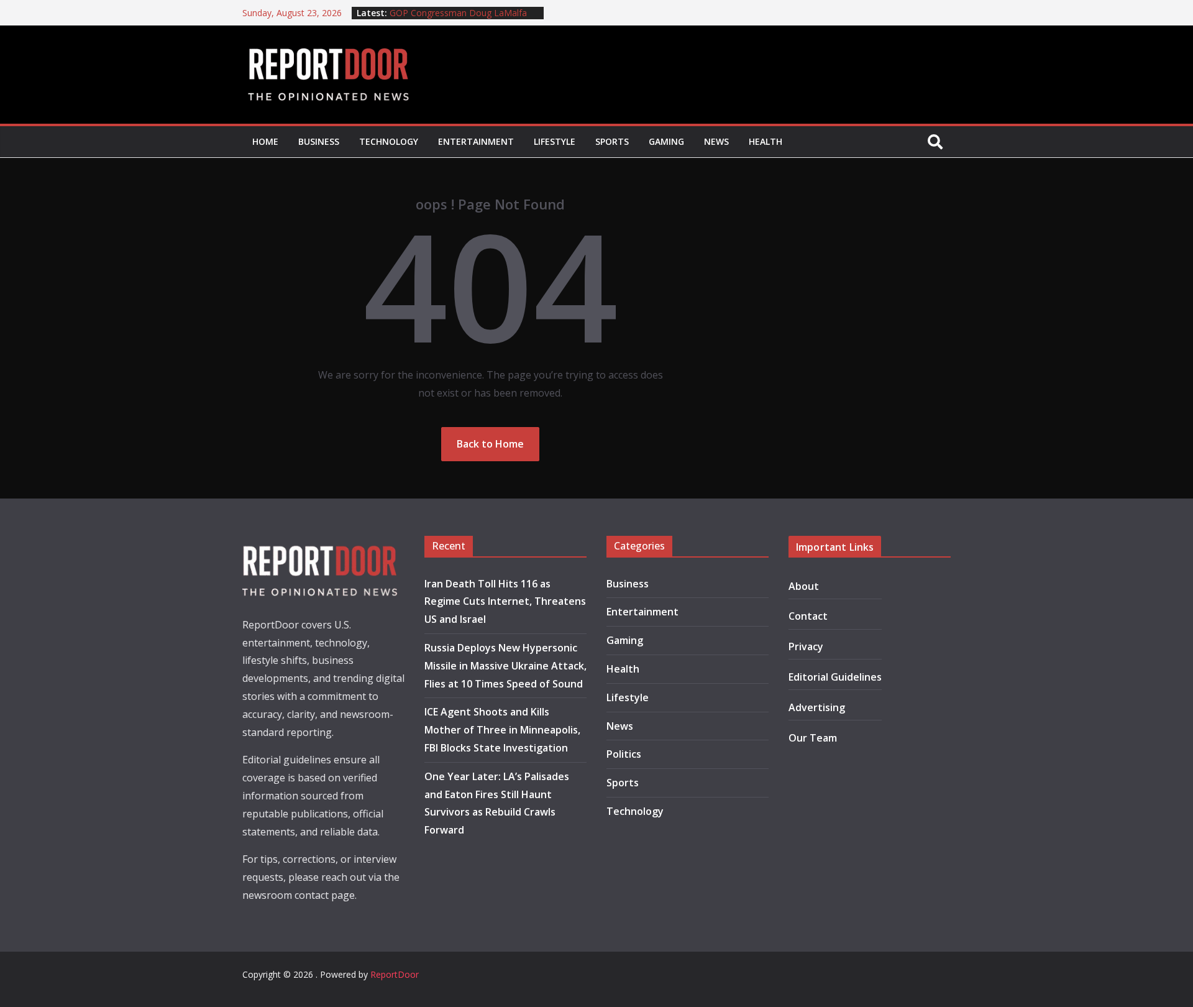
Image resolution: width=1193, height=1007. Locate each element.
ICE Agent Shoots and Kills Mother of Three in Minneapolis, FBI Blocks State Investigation (502, 730)
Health (765, 141)
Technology (388, 141)
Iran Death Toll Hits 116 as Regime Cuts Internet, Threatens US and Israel (505, 602)
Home (265, 141)
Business (318, 141)
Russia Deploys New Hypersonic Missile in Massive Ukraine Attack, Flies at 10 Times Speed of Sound (505, 666)
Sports (612, 141)
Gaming (666, 141)
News (716, 141)
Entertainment (476, 141)
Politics (623, 754)
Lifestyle (554, 141)
